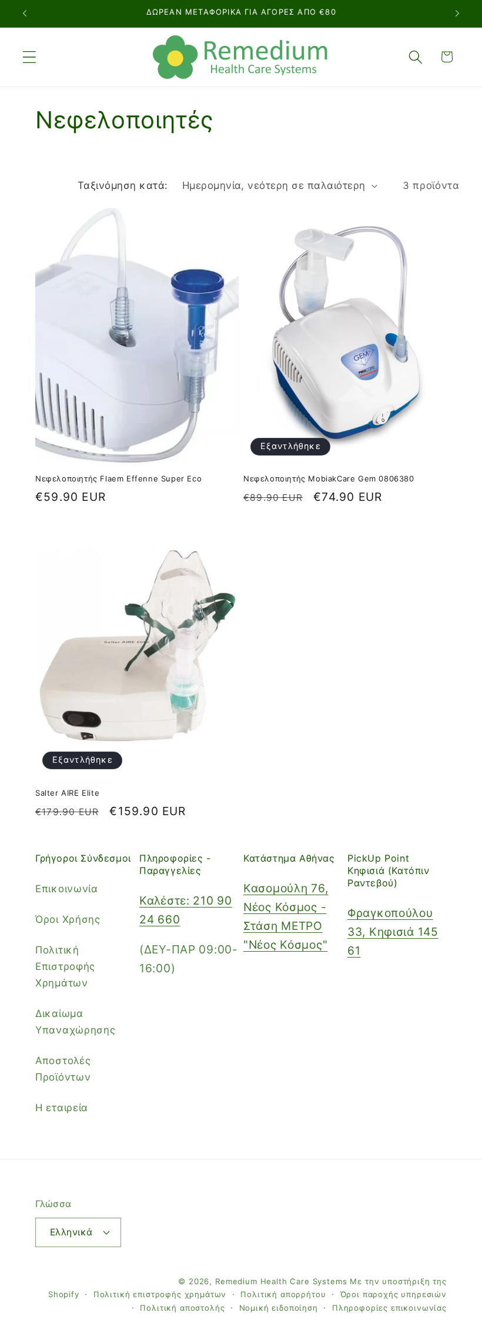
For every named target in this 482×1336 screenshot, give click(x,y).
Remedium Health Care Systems (281, 1281)
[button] (29, 56)
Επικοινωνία (66, 889)
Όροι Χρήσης (68, 919)
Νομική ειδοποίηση (278, 1307)
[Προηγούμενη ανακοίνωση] (25, 13)
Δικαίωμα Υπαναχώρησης (75, 1022)
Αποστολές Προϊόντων (63, 1069)
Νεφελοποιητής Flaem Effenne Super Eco (118, 478)
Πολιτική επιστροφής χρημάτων (160, 1294)
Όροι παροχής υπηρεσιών (393, 1294)
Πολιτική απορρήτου (283, 1294)
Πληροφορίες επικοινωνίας (389, 1307)
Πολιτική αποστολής (182, 1307)
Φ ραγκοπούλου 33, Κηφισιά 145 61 (393, 932)
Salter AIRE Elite (67, 792)
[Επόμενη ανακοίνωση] (457, 13)
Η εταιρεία (61, 1108)
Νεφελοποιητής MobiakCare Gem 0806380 (328, 478)
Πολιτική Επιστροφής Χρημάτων (65, 966)
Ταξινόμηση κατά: (123, 185)
